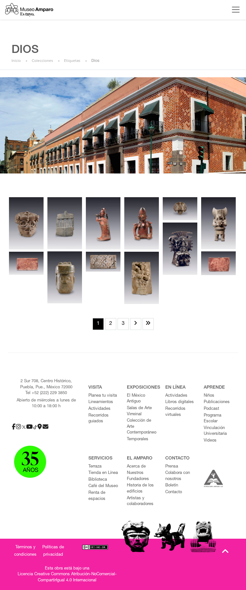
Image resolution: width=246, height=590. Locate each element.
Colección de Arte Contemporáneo (141, 427)
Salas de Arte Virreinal (139, 411)
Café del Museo (103, 486)
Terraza (95, 467)
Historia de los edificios (140, 489)
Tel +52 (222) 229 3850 (46, 393)
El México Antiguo (136, 399)
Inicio (16, 60)
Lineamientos (100, 402)
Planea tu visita (102, 396)
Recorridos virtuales (175, 412)
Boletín (171, 486)
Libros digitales (179, 402)
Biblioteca (97, 480)
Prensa (171, 467)
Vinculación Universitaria (215, 431)
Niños (209, 396)
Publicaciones (217, 402)
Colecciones (42, 60)
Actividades (99, 409)
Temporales (137, 439)
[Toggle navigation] (234, 9)
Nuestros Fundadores (138, 476)
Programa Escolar (212, 419)
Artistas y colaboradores (140, 501)
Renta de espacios (96, 496)
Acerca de (136, 467)
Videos (210, 441)
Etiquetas (72, 60)
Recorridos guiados (98, 419)
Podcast (211, 409)
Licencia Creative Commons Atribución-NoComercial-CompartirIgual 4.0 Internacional (67, 577)
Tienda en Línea (103, 473)
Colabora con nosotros (177, 476)
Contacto (173, 492)
